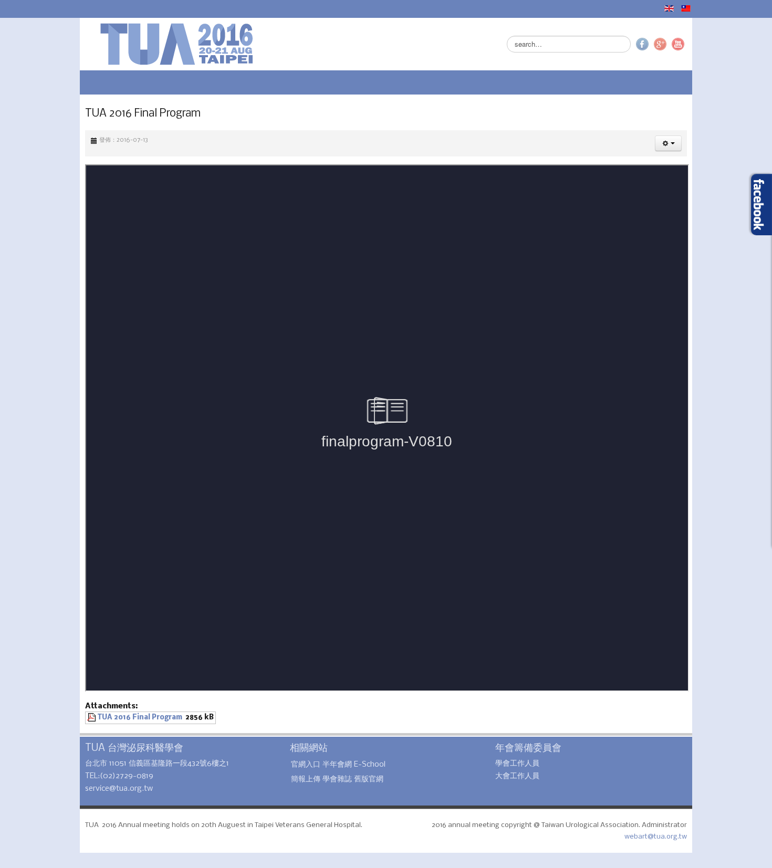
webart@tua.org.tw (734, 825)
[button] (747, 143)
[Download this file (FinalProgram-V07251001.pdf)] (13, 717)
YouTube (756, 44)
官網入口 (280, 764)
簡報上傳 (280, 779)
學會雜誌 (312, 779)
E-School (344, 764)
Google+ (739, 44)
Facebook (721, 44)
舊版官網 (343, 779)
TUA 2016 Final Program (61, 717)
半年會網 (312, 764)
